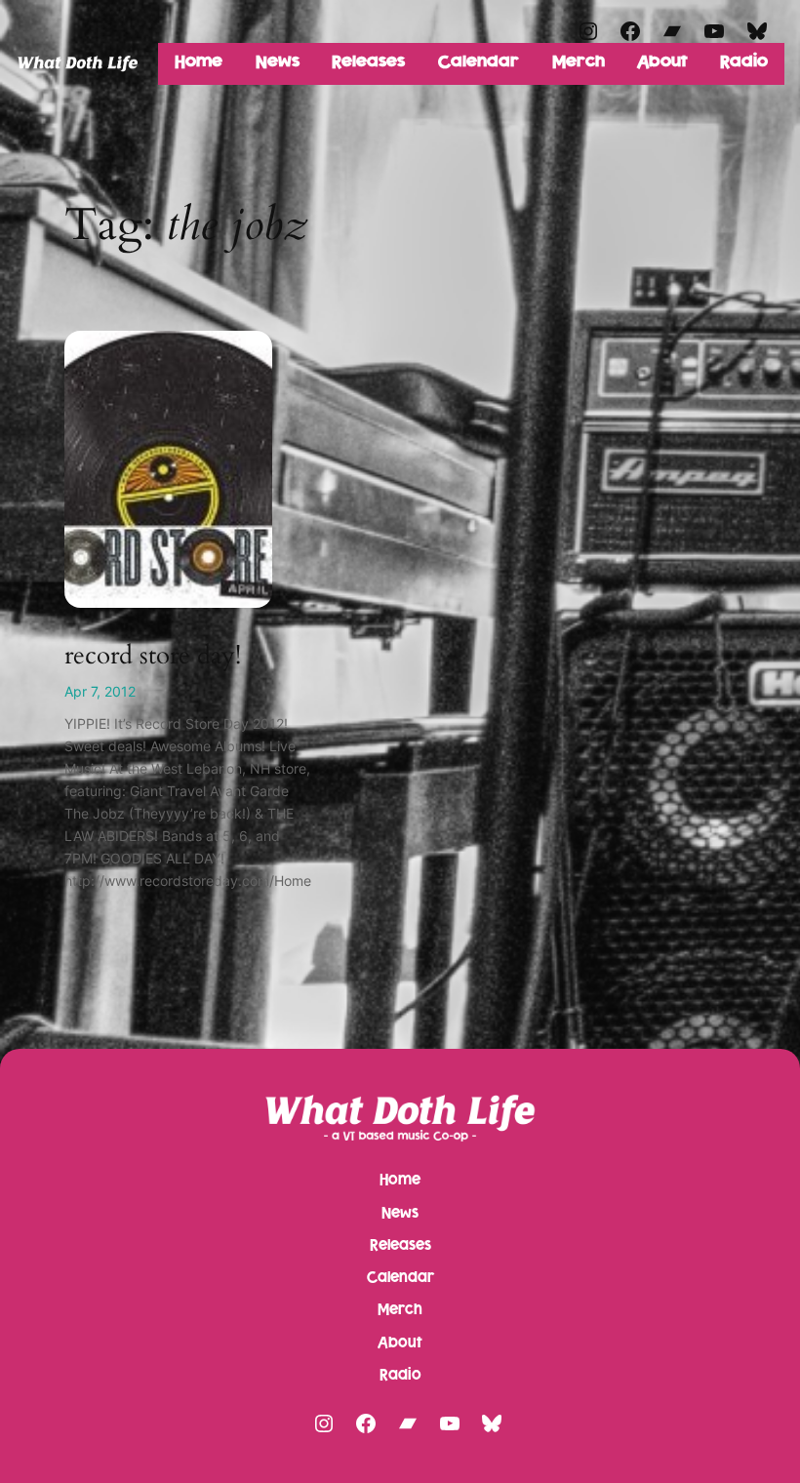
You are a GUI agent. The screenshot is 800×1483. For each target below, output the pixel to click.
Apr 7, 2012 (100, 691)
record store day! (152, 655)
